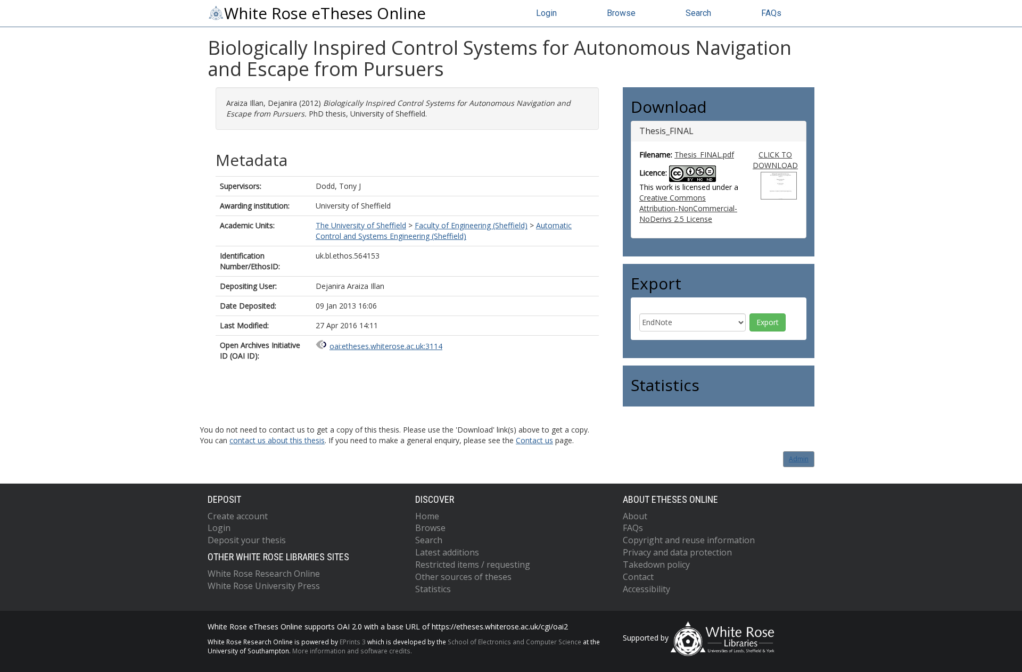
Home (427, 516)
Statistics (433, 589)
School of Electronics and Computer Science (514, 641)
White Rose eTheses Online (325, 13)
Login (546, 13)
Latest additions (447, 552)
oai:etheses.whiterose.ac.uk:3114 (385, 346)
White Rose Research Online (264, 573)
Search (698, 13)
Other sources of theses (463, 577)
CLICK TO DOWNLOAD (775, 160)
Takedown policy (656, 564)
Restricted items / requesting (472, 564)
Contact (638, 577)
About (635, 516)
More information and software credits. (352, 650)
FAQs (771, 13)
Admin (799, 458)
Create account (238, 516)
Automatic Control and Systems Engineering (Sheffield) (444, 230)
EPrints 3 (353, 641)
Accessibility (646, 589)
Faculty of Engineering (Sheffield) (471, 225)
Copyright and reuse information (689, 540)
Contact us (534, 440)
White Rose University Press (264, 586)
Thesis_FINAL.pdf (704, 155)
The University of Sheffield (361, 225)
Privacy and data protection (677, 552)
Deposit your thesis (247, 540)
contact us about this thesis (277, 440)
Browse (621, 13)
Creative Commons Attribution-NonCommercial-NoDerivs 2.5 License (688, 208)
